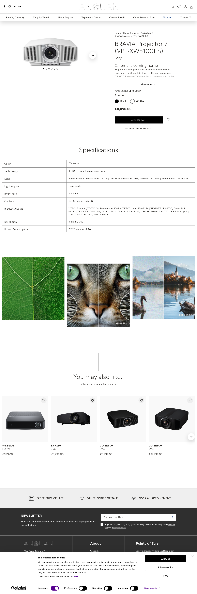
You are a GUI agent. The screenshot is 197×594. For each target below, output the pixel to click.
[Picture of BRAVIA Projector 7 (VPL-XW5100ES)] (50, 51)
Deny (165, 575)
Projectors (146, 33)
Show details (150, 588)
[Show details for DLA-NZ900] (172, 419)
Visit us (167, 17)
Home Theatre (130, 33)
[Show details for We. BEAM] (25, 419)
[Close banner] (193, 556)
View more (146, 84)
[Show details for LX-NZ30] (74, 419)
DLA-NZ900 (155, 445)
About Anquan (65, 17)
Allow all (165, 559)
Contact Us (186, 17)
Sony (118, 58)
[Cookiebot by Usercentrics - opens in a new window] (18, 588)
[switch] (83, 588)
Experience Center (91, 17)
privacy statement (119, 528)
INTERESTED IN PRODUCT (139, 128)
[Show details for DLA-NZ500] (123, 419)
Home (118, 33)
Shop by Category (14, 17)
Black (123, 101)
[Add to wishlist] (44, 400)
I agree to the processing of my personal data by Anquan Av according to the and (140, 526)
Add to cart (139, 119)
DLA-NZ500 (106, 445)
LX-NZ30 (56, 445)
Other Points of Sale (143, 17)
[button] (93, 56)
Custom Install (117, 17)
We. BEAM (8, 445)
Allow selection (165, 567)
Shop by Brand (41, 17)
